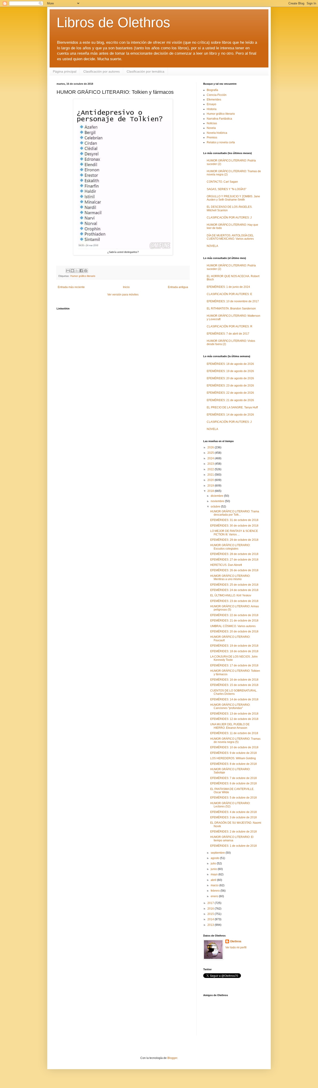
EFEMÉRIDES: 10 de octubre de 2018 (234, 747)
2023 (211, 463)
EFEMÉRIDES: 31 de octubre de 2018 (234, 520)
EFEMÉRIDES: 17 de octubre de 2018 (234, 665)
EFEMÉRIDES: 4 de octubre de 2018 (233, 812)
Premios (212, 137)
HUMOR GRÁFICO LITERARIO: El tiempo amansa (232, 838)
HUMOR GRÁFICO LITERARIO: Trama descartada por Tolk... (234, 513)
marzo (215, 885)
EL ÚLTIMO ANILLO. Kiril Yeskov (230, 595)
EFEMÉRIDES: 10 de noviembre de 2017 (233, 301)
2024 (211, 458)
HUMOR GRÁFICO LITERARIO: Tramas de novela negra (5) (235, 740)
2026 (211, 447)
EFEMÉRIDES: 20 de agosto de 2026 (230, 378)
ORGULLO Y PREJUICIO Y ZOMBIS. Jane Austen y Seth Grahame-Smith (233, 198)
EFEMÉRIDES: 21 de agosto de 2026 (230, 400)
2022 (211, 469)
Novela (211, 128)
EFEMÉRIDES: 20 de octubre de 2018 (234, 631)
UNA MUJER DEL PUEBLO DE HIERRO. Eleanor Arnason (230, 726)
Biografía (212, 90)
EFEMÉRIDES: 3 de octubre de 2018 (233, 817)
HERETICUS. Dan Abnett (226, 565)
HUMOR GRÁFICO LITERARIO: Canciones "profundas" (230, 706)
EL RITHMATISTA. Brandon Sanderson (231, 308)
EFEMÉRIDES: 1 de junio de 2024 (228, 287)
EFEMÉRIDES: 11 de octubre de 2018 (234, 733)
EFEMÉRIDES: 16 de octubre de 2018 (234, 679)
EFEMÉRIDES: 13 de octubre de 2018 (234, 713)
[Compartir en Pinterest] (85, 270)
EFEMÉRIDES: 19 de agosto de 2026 (230, 371)
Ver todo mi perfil (236, 947)
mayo (214, 874)
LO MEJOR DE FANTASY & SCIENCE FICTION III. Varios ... (234, 532)
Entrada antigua (178, 287)
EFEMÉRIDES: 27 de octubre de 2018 (234, 559)
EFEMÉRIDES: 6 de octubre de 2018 (233, 783)
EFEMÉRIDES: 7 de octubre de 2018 (233, 778)
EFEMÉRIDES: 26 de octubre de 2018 (234, 570)
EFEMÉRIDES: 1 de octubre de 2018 (233, 845)
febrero (215, 890)
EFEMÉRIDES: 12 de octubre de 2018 (234, 719)
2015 (211, 914)
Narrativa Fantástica (219, 118)
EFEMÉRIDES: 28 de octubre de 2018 (234, 554)
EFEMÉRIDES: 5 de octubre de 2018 (233, 797)
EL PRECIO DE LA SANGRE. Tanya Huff (232, 407)
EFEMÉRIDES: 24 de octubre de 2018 (234, 590)
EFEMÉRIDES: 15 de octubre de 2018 (234, 685)
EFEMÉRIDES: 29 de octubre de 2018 (234, 539)
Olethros (235, 941)
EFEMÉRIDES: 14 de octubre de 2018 (234, 699)
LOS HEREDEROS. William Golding (233, 758)
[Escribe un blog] (72, 270)
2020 (211, 480)
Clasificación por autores (101, 71)
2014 (211, 919)
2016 (211, 908)
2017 (211, 903)
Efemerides (214, 99)
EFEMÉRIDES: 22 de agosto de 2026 (230, 392)
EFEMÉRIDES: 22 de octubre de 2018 (234, 615)
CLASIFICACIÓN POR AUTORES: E (229, 294)
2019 (211, 485)
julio (214, 863)
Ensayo (211, 104)
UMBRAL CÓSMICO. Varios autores (233, 626)
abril (214, 880)
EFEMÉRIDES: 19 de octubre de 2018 (234, 645)
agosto (215, 858)
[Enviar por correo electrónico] (68, 270)
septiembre (218, 852)
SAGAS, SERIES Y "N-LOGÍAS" (226, 189)
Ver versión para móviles (123, 294)
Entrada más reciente (71, 287)
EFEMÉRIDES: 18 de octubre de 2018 (234, 651)
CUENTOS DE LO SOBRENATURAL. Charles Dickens (233, 692)
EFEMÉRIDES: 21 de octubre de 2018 (234, 620)
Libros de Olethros (113, 22)
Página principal (64, 71)
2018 (211, 491)
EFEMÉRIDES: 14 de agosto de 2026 (230, 414)
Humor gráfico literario (82, 276)
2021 (211, 474)
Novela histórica (217, 132)
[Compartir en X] (76, 270)
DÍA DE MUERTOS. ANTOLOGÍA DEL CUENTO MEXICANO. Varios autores (230, 237)
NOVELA (212, 246)
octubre (216, 506)
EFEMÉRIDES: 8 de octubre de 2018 (233, 764)
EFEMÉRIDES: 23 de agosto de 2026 (230, 385)
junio (214, 869)
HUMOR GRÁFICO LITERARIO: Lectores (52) (230, 805)
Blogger (172, 1058)
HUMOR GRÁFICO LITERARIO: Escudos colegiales (230, 547)
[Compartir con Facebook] (81, 270)
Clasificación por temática (145, 71)
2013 (211, 925)
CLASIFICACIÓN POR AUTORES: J (229, 217)
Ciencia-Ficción (217, 95)
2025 (211, 452)
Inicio (126, 287)
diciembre (217, 495)
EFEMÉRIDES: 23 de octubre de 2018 (234, 601)
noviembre (218, 501)
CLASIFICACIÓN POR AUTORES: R (229, 326)
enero (215, 896)
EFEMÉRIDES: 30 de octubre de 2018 (234, 525)
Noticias (212, 123)
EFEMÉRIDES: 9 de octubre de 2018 (233, 753)
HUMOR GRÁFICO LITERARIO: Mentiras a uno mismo (230, 577)
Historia (212, 109)
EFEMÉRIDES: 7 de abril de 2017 (228, 333)
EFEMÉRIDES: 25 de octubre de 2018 (234, 584)
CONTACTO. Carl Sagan (222, 181)
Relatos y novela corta (221, 142)
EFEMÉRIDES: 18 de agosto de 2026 (230, 364)
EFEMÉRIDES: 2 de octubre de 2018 (233, 831)
